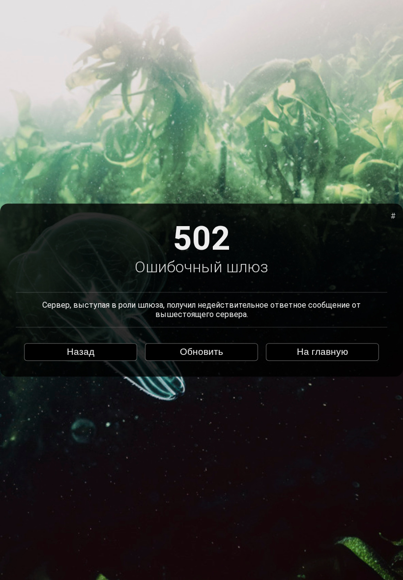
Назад (80, 352)
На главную (322, 352)
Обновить (201, 352)
